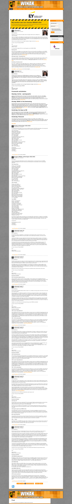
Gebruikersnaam (54, 23)
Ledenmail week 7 (18, 286)
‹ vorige (21, 483)
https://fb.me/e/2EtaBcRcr (28, 372)
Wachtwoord (53, 26)
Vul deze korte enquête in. (23, 25)
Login (13, 154)
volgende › (37, 483)
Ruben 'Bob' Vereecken (37, 489)
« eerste (18, 483)
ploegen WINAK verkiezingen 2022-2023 (24, 156)
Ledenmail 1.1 (17, 71)
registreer (16, 154)
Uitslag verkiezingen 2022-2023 (22, 125)
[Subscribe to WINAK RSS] (13, 487)
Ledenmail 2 (17, 30)
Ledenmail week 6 (18, 327)
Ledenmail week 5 (18, 376)
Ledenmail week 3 (18, 426)
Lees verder (14, 123)
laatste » (41, 483)
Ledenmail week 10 (19, 230)
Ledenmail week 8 (18, 257)
